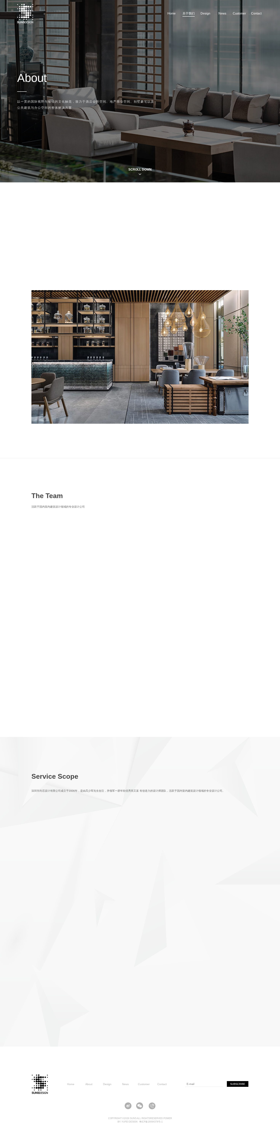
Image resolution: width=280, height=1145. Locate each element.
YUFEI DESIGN (130, 1121)
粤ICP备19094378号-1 (151, 1121)
